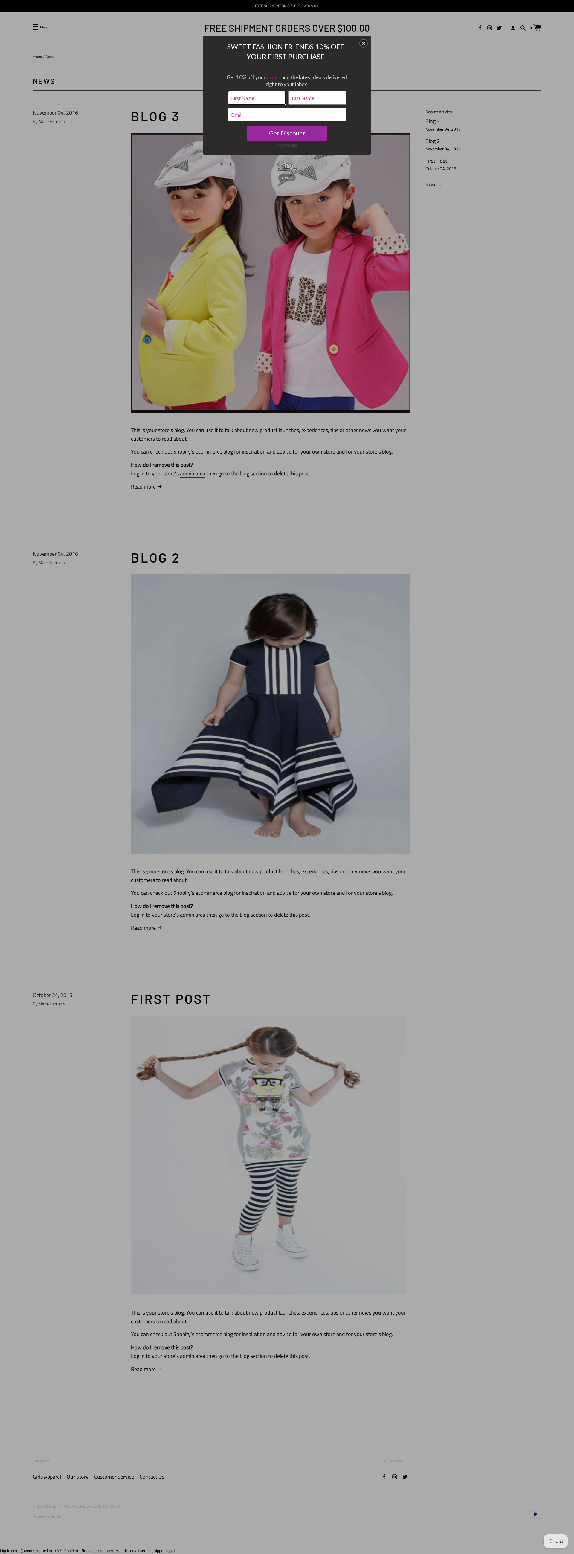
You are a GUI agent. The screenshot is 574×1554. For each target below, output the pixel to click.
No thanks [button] (287, 145)
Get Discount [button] (287, 133)
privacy (287, 177)
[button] (363, 43)
